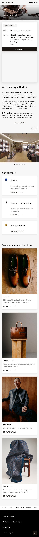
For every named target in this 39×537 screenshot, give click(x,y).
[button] (32, 2)
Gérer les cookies (8, 516)
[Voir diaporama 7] (24, 164)
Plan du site (6, 527)
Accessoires (7, 486)
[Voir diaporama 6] (22, 164)
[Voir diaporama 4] (19, 164)
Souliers (6, 296)
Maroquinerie (8, 360)
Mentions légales (8, 533)
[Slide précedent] (31, 128)
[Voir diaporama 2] (16, 164)
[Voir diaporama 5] (21, 164)
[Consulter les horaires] (16, 15)
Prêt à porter (8, 424)
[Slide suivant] (35, 128)
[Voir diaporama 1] (14, 164)
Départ (5, 30)
